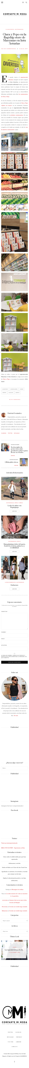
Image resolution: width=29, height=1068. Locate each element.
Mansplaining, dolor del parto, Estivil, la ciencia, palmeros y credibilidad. (14, 546)
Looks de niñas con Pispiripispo (14, 506)
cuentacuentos (13, 389)
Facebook (3, 433)
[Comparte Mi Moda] (14, 14)
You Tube (10, 1041)
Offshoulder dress (11, 462)
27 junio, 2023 (14, 952)
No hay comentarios (8, 48)
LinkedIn (18, 1041)
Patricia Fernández (15, 413)
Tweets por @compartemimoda (9, 843)
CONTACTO (15, 1046)
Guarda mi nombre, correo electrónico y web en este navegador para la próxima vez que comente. (14, 656)
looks (14, 947)
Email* (3, 638)
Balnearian (4, 911)
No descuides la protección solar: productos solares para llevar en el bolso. (19, 450)
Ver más (16, 715)
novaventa (5, 900)
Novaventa (4, 907)
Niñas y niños (19, 502)
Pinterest (19, 1037)
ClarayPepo (10, 29)
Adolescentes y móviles (14, 863)
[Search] (26, 768)
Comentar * (4, 611)
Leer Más (14, 511)
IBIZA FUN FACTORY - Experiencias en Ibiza (13, 848)
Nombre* (3, 632)
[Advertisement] (14, 745)
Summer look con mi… (14, 950)
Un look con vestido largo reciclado (18, 907)
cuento (21, 389)
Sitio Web (4, 645)
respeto (17, 392)
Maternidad (19, 29)
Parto (19, 541)
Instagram (16, 433)
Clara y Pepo (6, 379)
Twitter (10, 433)
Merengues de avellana (17, 889)
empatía (4, 392)
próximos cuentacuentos (16, 115)
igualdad (11, 392)
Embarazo (14, 585)
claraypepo (5, 389)
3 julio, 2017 (23, 48)
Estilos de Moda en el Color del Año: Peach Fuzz (14, 867)
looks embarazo (10, 582)
